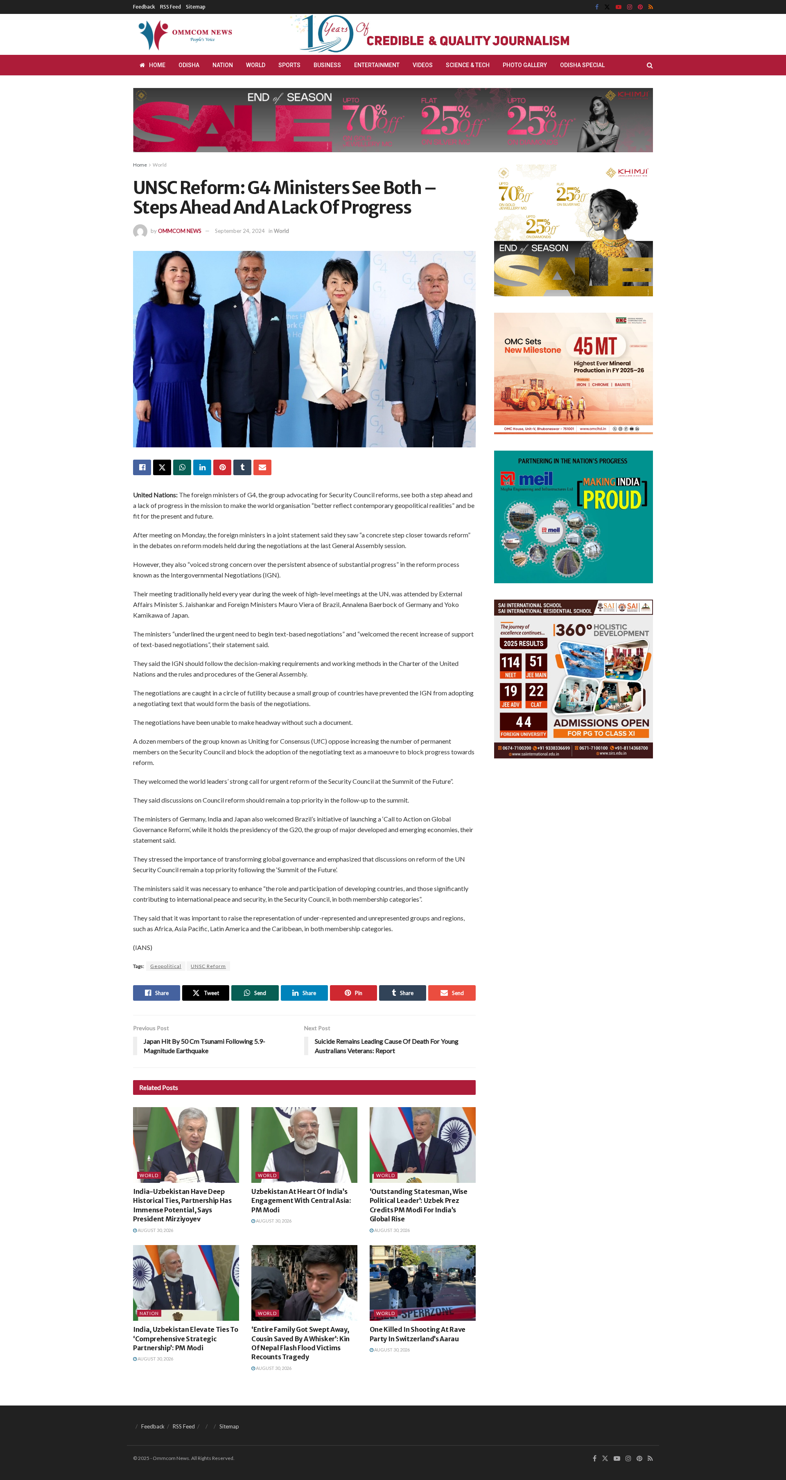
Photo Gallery (525, 65)
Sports (289, 65)
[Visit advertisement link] (449, 34)
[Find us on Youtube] (618, 7)
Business (327, 65)
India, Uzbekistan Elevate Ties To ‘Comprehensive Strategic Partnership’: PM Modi (185, 1338)
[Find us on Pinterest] (640, 7)
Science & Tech (468, 65)
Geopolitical (165, 966)
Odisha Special (582, 65)
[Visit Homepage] (184, 34)
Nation (222, 65)
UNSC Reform (208, 966)
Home (157, 65)
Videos (423, 65)
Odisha (188, 65)
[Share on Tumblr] (242, 467)
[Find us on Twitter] (607, 7)
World (255, 65)
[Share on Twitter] (162, 467)
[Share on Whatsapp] (182, 467)
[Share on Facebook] (142, 467)
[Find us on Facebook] (597, 7)
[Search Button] (650, 65)
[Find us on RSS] (650, 7)
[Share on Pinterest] (222, 467)
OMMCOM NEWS (179, 231)
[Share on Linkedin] (202, 467)
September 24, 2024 (240, 231)
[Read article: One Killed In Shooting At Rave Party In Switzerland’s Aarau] (423, 1283)
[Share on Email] (262, 467)
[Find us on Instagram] (629, 7)
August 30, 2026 (155, 1230)
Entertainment (377, 65)
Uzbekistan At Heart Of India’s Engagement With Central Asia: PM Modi (301, 1200)
